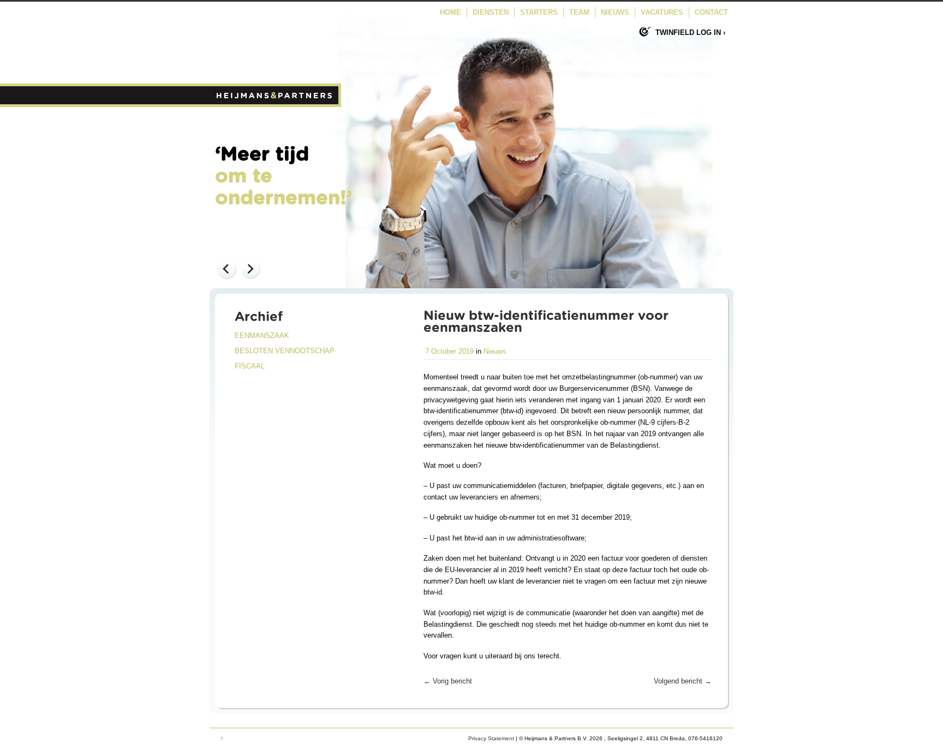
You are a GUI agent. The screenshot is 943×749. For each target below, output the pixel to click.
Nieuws (615, 12)
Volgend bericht (683, 681)
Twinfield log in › (690, 32)
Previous (226, 269)
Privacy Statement (491, 738)
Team (579, 12)
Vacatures (662, 12)
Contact (711, 12)
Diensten (491, 12)
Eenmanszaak (262, 335)
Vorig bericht (447, 681)
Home (450, 12)
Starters (539, 12)
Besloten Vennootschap (285, 351)
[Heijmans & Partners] (275, 104)
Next (250, 269)
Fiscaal (250, 366)
